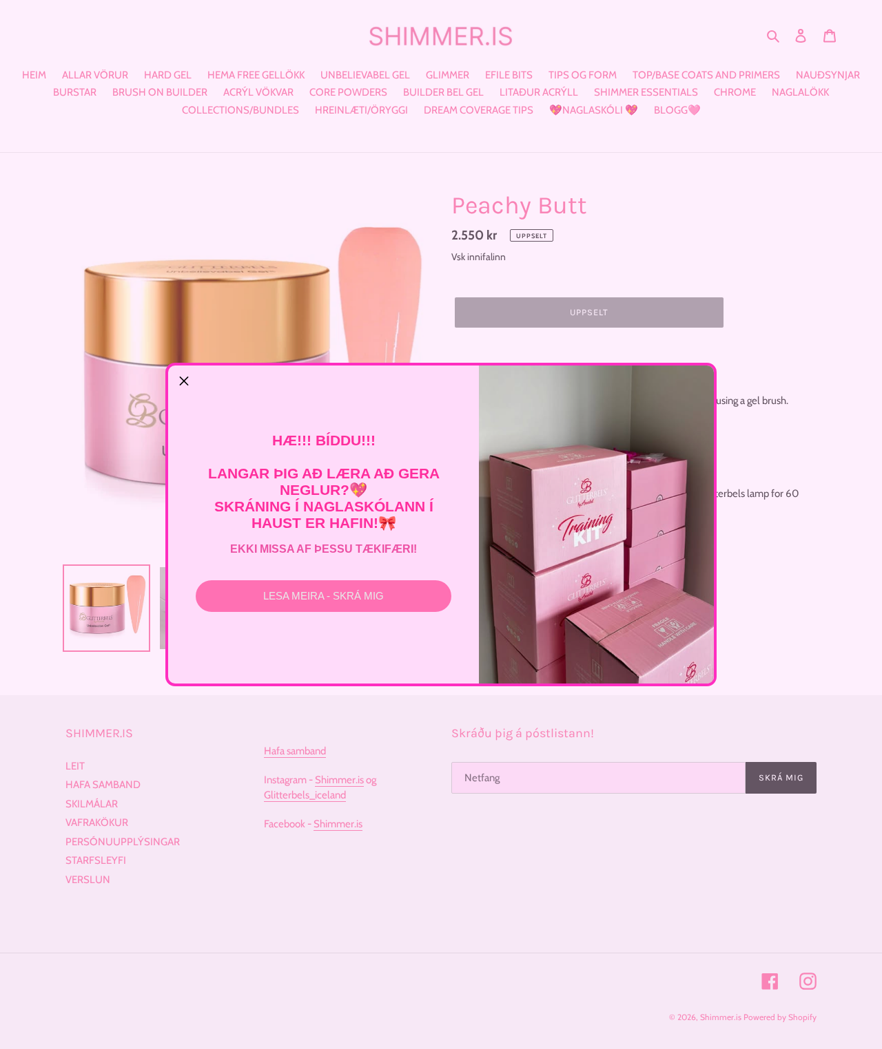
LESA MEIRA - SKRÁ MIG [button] (323, 596)
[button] (183, 381)
